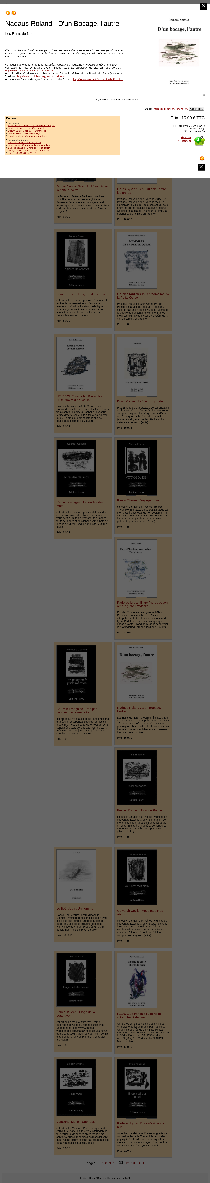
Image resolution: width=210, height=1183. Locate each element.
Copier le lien (196, 109)
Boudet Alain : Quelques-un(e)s (24, 133)
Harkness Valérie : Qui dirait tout (24, 142)
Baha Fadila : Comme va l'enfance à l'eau (29, 145)
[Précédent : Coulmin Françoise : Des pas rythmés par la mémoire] (7, 11)
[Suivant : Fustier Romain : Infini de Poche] (13, 11)
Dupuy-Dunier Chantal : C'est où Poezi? (28, 150)
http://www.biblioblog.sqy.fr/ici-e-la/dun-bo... (42, 76)
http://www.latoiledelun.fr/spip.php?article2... (30, 70)
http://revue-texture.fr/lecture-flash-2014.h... (98, 79)
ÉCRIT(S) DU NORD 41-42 (22, 153)
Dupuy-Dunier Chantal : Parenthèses (27, 130)
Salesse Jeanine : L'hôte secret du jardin (29, 147)
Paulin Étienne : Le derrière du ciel (26, 128)
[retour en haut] (202, 157)
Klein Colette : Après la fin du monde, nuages (31, 125)
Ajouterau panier (184, 138)
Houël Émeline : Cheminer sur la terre (27, 136)
